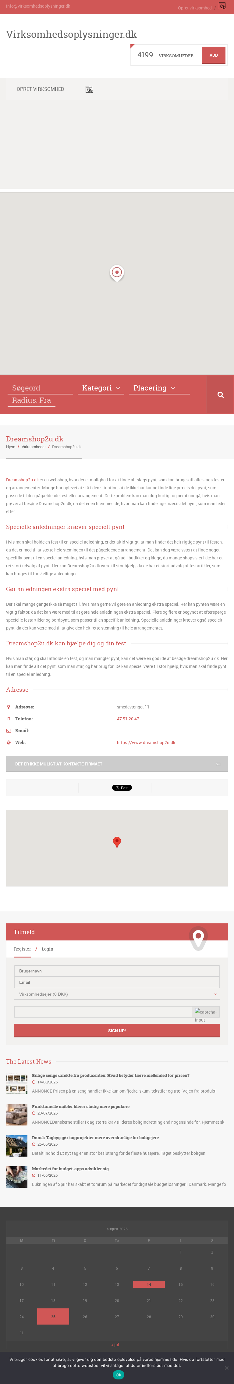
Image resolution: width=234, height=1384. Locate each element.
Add (214, 55)
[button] (117, 273)
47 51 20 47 (128, 719)
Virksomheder (34, 446)
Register (22, 949)
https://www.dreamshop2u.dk (146, 742)
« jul (115, 1344)
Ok (118, 1374)
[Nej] (226, 1368)
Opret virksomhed (195, 8)
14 (149, 1284)
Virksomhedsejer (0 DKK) (43, 994)
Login (47, 949)
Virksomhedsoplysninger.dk (71, 34)
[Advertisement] (117, 146)
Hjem (10, 446)
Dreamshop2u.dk (22, 480)
